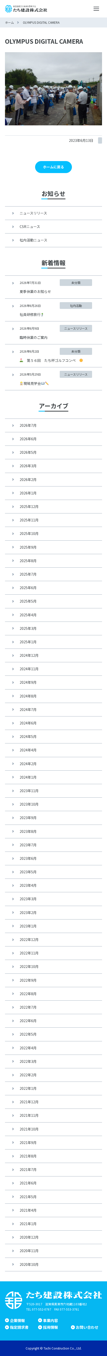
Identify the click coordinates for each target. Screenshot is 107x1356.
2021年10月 (29, 1129)
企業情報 (17, 1320)
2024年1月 (28, 777)
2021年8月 (28, 1155)
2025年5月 (28, 601)
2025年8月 (28, 560)
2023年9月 (28, 817)
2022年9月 (28, 980)
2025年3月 (28, 628)
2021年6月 (28, 1182)
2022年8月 (28, 993)
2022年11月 (29, 952)
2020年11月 (29, 1250)
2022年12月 (29, 939)
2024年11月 (29, 668)
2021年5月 (28, 1196)
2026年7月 (28, 425)
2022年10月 (29, 966)
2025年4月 (28, 614)
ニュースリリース (33, 213)
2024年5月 (28, 736)
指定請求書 (19, 1327)
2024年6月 (28, 722)
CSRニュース (30, 226)
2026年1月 (28, 492)
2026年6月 (28, 438)
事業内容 (50, 1320)
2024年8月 (28, 695)
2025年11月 (29, 519)
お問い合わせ (87, 1327)
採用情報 (50, 1327)
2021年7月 (28, 1169)
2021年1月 (28, 1223)
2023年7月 (28, 844)
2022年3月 (28, 1061)
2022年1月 (28, 1088)
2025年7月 (28, 574)
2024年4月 (28, 749)
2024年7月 (28, 709)
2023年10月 (29, 804)
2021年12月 (29, 1101)
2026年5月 (28, 452)
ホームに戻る (53, 166)
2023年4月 (28, 885)
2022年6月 (28, 1020)
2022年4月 (28, 1047)
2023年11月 (29, 790)
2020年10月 (29, 1264)
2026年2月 (28, 479)
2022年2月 (28, 1074)
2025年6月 (28, 587)
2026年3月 (28, 465)
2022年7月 (28, 1007)
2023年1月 (28, 925)
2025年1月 (28, 641)
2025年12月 (29, 506)
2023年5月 (28, 871)
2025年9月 (28, 547)
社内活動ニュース (33, 239)
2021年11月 (29, 1115)
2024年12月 (29, 655)
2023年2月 (28, 912)
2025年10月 (29, 533)
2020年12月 (29, 1237)
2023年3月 (28, 898)
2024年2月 (28, 763)
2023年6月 (28, 858)
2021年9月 (28, 1142)
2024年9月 (28, 682)
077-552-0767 (41, 1309)
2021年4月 (28, 1210)
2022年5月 (28, 1034)
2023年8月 (28, 831)
